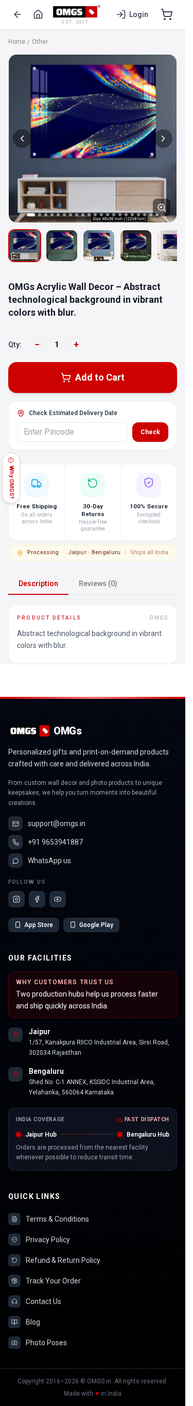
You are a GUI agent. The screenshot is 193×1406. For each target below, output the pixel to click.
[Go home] (38, 14)
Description (38, 583)
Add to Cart (100, 377)
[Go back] (17, 14)
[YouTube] (57, 899)
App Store (38, 925)
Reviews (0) (98, 583)
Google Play (96, 925)
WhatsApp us (49, 860)
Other (40, 41)
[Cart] (166, 14)
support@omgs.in (56, 823)
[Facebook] (37, 899)
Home (16, 41)
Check (150, 432)
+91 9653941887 (55, 842)
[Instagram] (16, 899)
